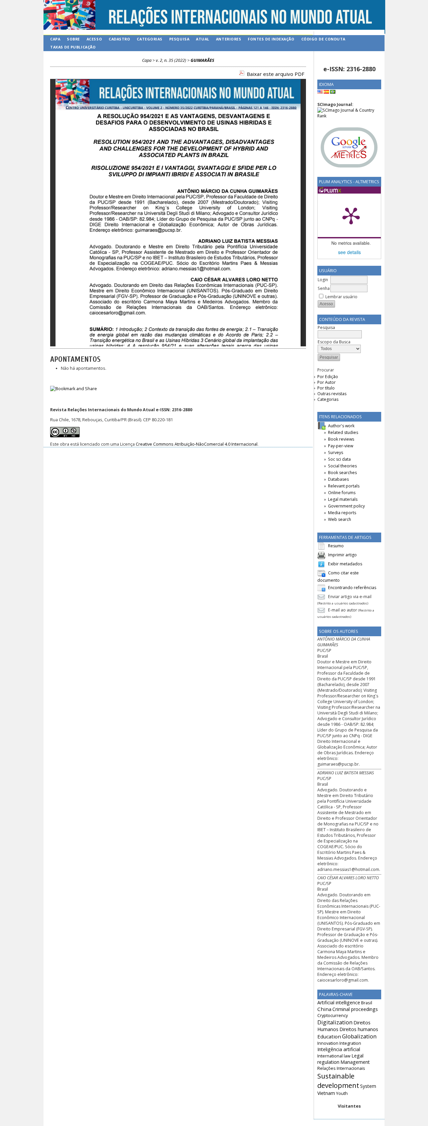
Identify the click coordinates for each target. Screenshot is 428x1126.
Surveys (335, 452)
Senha (324, 288)
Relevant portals (343, 486)
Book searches (342, 472)
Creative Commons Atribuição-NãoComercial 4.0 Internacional (196, 444)
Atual (202, 38)
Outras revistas (331, 394)
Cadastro (119, 38)
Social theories (342, 466)
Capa (55, 38)
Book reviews (341, 439)
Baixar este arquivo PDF (275, 74)
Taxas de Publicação (73, 46)
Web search (339, 519)
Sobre (73, 38)
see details (349, 252)
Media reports (342, 513)
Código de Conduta (323, 38)
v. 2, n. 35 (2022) (171, 60)
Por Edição (327, 376)
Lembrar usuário (341, 297)
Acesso (94, 38)
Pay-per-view (340, 446)
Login (323, 280)
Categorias (327, 399)
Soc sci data (339, 459)
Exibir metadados (345, 564)
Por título (326, 388)
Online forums (341, 492)
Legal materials (342, 499)
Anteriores (228, 38)
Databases (338, 479)
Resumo (336, 546)
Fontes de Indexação (271, 38)
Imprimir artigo (342, 555)
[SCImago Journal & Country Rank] (349, 116)
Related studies (343, 432)
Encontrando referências (352, 587)
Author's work (341, 426)
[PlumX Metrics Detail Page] (351, 215)
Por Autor (326, 382)
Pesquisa (179, 38)
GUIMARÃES (202, 60)
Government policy (346, 506)
